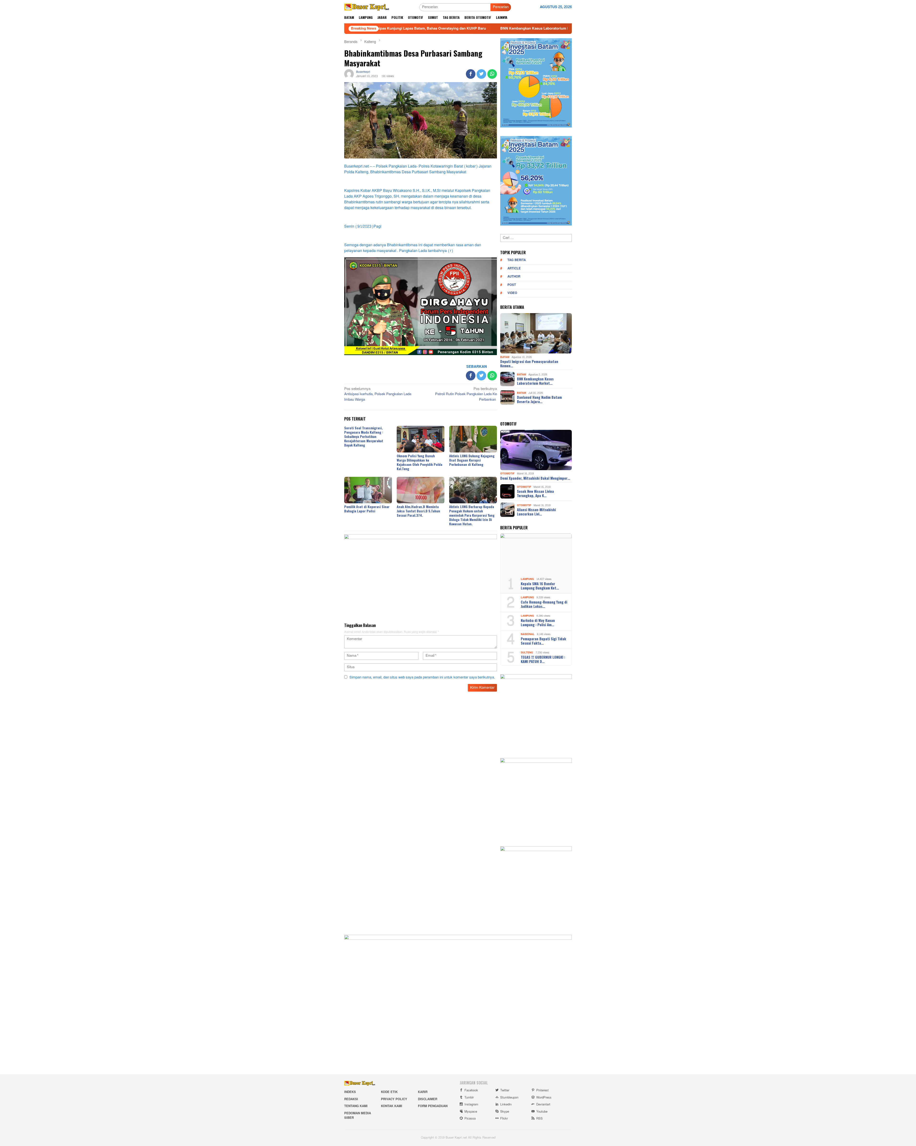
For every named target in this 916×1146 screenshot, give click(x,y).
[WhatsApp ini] (492, 74)
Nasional (528, 634)
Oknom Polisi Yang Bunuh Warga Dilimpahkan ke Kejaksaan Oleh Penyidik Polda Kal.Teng (419, 462)
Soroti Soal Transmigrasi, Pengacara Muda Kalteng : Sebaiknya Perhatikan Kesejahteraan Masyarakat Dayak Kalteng (363, 436)
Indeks (350, 1092)
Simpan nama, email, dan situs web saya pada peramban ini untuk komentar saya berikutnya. (422, 677)
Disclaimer (427, 1099)
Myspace (470, 1111)
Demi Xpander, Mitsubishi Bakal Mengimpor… (535, 478)
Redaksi (351, 1099)
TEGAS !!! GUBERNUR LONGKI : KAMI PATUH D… (543, 659)
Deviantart (543, 1104)
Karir (422, 1092)
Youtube (541, 1111)
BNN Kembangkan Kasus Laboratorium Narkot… (535, 381)
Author (513, 276)
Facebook (471, 1090)
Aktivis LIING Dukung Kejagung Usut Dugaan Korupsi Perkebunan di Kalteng (471, 460)
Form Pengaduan (433, 1106)
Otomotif (507, 473)
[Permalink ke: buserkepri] (349, 75)
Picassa (470, 1118)
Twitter (504, 1090)
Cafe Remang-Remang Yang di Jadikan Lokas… (544, 604)
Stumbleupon (509, 1097)
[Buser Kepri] (366, 8)
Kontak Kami (391, 1106)
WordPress (544, 1097)
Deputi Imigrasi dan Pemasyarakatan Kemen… (529, 363)
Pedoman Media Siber (357, 1115)
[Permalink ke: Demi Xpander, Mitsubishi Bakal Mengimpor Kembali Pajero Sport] (536, 450)
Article (514, 268)
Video (512, 293)
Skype (504, 1111)
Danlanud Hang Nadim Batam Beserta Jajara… (539, 399)
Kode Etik (389, 1092)
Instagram (471, 1104)
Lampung (527, 579)
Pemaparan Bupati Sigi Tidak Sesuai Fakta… (543, 640)
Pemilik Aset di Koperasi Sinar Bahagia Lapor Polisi (367, 508)
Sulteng (527, 652)
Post (511, 285)
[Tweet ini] (481, 74)
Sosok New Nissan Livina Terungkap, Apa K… (535, 493)
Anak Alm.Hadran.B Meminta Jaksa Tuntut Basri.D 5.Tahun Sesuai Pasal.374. (418, 511)
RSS (539, 1118)
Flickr (504, 1118)
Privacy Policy (394, 1099)
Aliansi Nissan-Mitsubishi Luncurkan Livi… (536, 511)
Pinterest (542, 1090)
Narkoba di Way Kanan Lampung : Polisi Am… (538, 622)
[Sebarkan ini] (470, 74)
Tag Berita (516, 260)
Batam (504, 357)
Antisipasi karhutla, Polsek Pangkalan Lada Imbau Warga (377, 394)
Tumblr (469, 1097)
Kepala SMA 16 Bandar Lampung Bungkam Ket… (540, 585)
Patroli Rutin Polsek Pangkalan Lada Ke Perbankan (466, 394)
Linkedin (506, 1104)
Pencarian (501, 7)
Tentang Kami (356, 1106)
